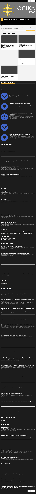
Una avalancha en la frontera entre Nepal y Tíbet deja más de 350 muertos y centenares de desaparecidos (17, 401)
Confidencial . (3, 458)
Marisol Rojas (3, 175)
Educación (15, 19)
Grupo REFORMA (4, 200)
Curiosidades (25, 21)
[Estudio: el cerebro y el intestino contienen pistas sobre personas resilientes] (9, 39)
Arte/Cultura (21, 19)
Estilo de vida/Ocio (4, 233)
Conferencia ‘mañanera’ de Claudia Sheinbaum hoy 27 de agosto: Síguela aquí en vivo (14, 435)
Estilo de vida (15, 21)
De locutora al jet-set (4, 199)
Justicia (9, 21)
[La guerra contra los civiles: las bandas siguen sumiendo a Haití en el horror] (4, 137)
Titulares (4, 44)
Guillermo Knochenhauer (5, 428)
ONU (25, 63)
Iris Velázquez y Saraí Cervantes (6, 215)
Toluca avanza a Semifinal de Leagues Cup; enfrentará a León (10, 174)
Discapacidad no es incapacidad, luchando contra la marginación (25, 61)
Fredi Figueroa (4, 167)
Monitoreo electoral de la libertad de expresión (8, 449)
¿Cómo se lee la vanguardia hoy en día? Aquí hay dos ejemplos (10, 478)
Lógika (8, 78)
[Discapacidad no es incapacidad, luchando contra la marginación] (26, 54)
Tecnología (27, 19)
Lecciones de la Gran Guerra (19, 473)
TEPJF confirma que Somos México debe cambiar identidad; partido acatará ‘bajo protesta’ (15, 253)
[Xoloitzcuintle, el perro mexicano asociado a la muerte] (9, 70)
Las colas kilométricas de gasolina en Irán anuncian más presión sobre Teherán (13, 335)
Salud (20, 21)
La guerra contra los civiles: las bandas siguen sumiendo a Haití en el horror (20, 134)
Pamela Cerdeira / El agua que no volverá (7, 473)
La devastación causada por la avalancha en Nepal (8, 222)
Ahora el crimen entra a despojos (6, 214)
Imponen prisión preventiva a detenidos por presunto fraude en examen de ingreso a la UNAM (15, 273)
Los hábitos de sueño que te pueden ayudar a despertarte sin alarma (11, 393)
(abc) (10, 93)
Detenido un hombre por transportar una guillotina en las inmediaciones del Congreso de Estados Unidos (17, 365)
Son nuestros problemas (5, 427)
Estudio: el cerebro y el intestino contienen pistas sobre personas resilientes (7, 46)
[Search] (34, 20)
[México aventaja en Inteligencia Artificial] (26, 39)
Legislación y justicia (13, 233)
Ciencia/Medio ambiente (7, 19)
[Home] (1, 19)
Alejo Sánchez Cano (4, 450)
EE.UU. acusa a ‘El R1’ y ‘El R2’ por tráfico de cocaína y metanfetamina (11, 246)
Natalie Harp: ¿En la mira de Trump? (6, 191)
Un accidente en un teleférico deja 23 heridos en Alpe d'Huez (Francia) (19, 103)
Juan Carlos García (4, 192)
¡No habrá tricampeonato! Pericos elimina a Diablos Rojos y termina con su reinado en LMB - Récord (16, 324)
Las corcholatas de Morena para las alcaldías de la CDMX (10, 457)
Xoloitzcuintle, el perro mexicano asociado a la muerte (7, 77)
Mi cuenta (31, 21)
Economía (5, 21)
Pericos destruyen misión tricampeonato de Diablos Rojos (10, 166)
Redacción (3, 436)
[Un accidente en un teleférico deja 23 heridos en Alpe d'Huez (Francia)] (4, 106)
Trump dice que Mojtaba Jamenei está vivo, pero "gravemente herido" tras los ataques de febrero (16, 357)
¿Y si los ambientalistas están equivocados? (8, 151)
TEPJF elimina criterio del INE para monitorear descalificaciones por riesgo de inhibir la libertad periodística (18, 260)
